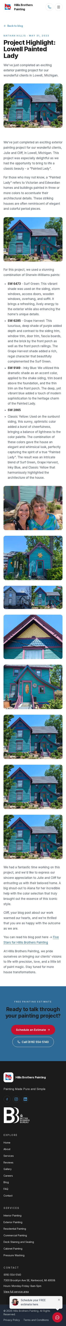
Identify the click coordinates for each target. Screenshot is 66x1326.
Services (9, 1155)
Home (7, 1142)
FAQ (6, 1188)
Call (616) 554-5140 (35, 1042)
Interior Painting (12, 1215)
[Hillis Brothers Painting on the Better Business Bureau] (17, 1115)
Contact (8, 1195)
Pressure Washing (14, 1255)
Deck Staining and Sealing (19, 1241)
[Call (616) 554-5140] (49, 7)
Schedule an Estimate (31, 1030)
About (7, 1149)
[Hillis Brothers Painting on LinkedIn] (25, 1099)
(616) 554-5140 (12, 1274)
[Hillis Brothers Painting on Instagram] (16, 1099)
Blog (6, 1182)
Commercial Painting (15, 1235)
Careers (8, 1175)
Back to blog (15, 25)
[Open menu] (58, 7)
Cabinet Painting (13, 1248)
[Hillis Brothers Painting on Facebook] (7, 1099)
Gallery (8, 1168)
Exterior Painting (13, 1222)
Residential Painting (15, 1228)
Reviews (8, 1162)
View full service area (16, 1291)
